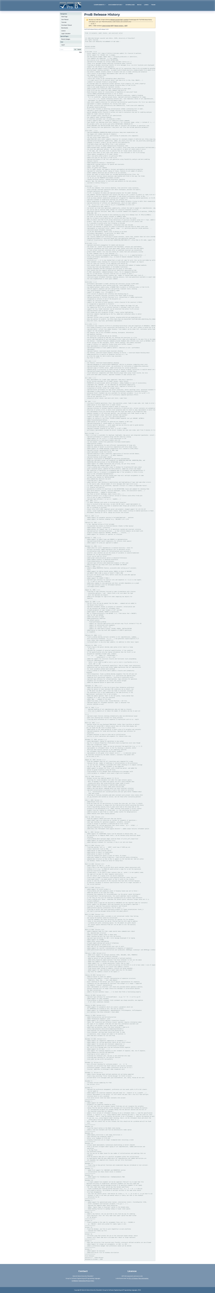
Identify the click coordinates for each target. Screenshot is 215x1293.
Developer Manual (66, 25)
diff (112, 25)
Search (79, 49)
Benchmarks (64, 28)
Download (130, 4)
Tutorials (63, 22)
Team (153, 4)
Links (146, 4)
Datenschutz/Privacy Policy (86, 1280)
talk (121, 19)
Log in (63, 44)
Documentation (115, 4)
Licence (63, 30)
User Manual (64, 19)
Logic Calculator (66, 33)
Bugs (139, 4)
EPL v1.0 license (133, 1278)
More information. (143, 1278)
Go (75, 49)
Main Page (64, 16)
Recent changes (65, 39)
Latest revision (106, 25)
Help (80, 52)
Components (99, 4)
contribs (125, 19)
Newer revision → (119, 25)
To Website (75, 1280)
